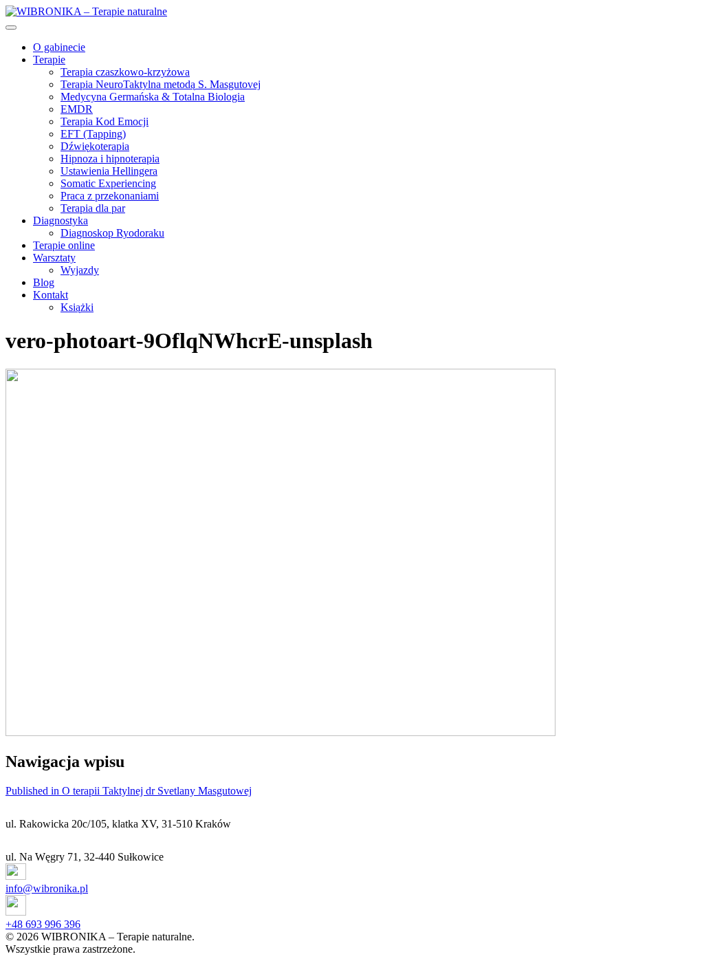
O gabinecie (59, 47)
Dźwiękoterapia (94, 146)
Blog (43, 282)
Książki (77, 307)
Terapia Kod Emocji (104, 121)
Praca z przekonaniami (109, 196)
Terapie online (64, 245)
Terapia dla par (92, 208)
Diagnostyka (60, 220)
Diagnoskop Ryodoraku (112, 233)
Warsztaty (54, 257)
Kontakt (50, 295)
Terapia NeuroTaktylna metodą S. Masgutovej (160, 84)
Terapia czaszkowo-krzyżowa (125, 72)
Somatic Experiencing (108, 183)
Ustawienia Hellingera (108, 171)
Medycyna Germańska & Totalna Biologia (152, 96)
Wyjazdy (79, 270)
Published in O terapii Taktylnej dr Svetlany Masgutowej (129, 791)
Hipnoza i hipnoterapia (110, 158)
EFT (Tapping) (93, 134)
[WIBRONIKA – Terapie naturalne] (86, 11)
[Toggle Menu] (11, 27)
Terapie (49, 59)
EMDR (76, 109)
